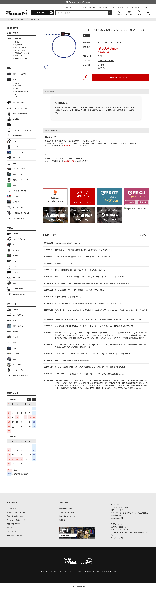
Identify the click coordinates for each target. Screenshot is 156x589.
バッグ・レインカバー (20, 169)
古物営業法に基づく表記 (109, 571)
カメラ (15, 234)
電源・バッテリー (19, 174)
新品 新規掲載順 (18, 218)
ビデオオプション (19, 326)
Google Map (115, 518)
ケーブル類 (17, 364)
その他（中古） (18, 289)
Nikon (17, 97)
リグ (14, 141)
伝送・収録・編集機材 (20, 114)
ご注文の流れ (11, 508)
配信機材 (16, 119)
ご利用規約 (54, 571)
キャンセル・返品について (16, 520)
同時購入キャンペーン (22, 53)
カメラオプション (19, 239)
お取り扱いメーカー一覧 (106, 7)
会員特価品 (18, 45)
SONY (17, 83)
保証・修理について (13, 524)
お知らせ (62, 520)
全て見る (143, 235)
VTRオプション (18, 250)
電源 (14, 283)
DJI (16, 94)
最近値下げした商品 (21, 58)
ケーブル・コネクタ (19, 191)
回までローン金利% (78, 2)
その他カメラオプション (21, 213)
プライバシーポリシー (66, 571)
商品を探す (41, 12)
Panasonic (18, 86)
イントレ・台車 (18, 207)
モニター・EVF (18, 152)
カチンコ (16, 202)
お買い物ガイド (123, 7)
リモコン (16, 147)
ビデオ (15, 320)
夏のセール (18, 42)
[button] (45, 66)
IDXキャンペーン (20, 47)
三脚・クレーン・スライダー (22, 130)
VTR (14, 245)
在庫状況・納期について (15, 516)
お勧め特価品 (17, 38)
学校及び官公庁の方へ (14, 535)
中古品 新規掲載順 (19, 294)
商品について (69, 145)
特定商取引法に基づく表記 (91, 571)
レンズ (15, 125)
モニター (16, 272)
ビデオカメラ (17, 79)
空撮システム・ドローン (21, 108)
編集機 (15, 256)
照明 (14, 163)
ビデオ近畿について (70, 7)
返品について (69, 161)
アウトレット (19, 56)
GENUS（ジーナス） (106, 60)
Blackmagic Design (21, 91)
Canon (17, 88)
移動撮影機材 (17, 136)
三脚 (14, 267)
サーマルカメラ (18, 103)
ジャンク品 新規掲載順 (20, 376)
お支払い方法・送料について (16, 512)
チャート (16, 196)
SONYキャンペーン (21, 50)
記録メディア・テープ (20, 180)
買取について (11, 528)
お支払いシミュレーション (140, 7)
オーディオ (17, 158)
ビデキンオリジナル (20, 74)
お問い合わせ (43, 571)
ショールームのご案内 (88, 7)
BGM (14, 185)
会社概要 (78, 571)
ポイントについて (13, 531)
